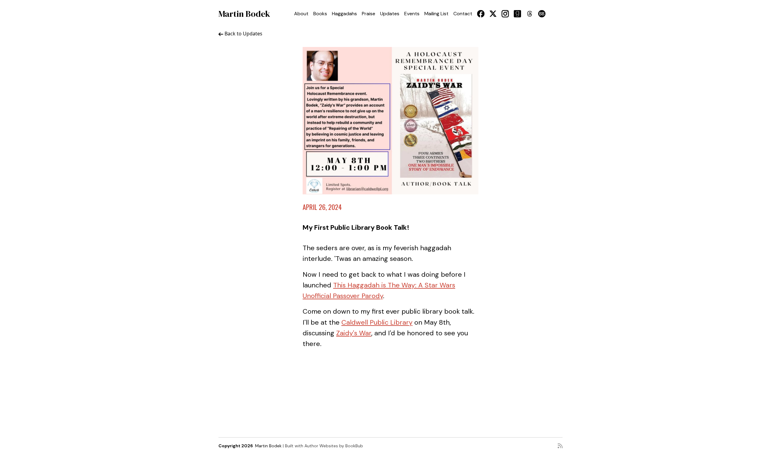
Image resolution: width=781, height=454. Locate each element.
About (301, 13)
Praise (368, 13)
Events (411, 13)
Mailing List (436, 13)
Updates (389, 13)
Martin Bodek (244, 14)
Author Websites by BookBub (333, 446)
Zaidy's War (353, 333)
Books (320, 13)
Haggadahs (344, 13)
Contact (462, 13)
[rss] (560, 445)
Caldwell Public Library (376, 322)
